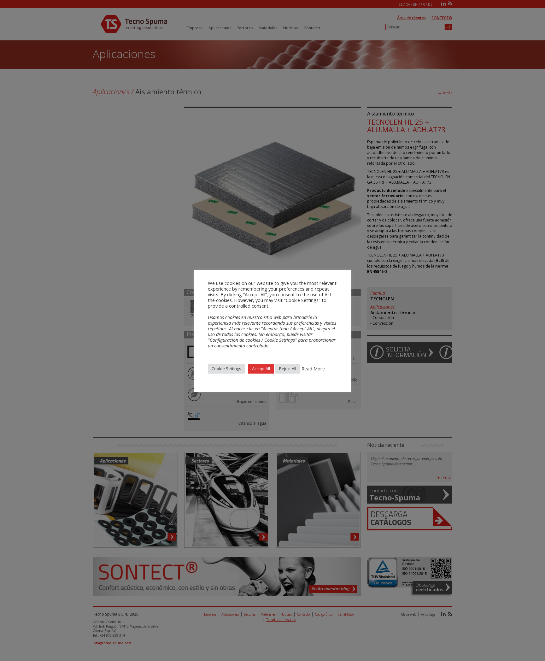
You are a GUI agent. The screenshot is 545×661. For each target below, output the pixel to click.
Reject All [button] (287, 368)
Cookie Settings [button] (226, 368)
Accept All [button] (261, 368)
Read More (313, 368)
